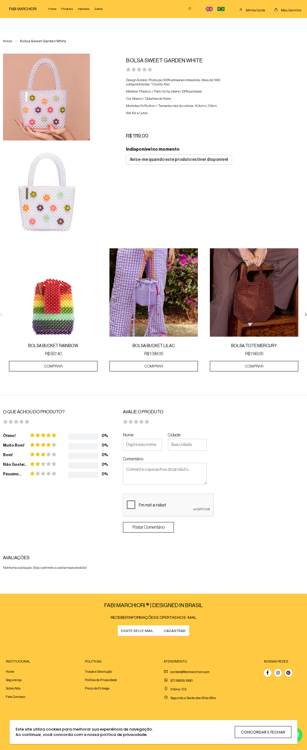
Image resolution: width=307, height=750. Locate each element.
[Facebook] (267, 673)
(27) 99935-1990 (181, 680)
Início (7, 41)
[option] (53, 314)
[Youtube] (288, 673)
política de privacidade (123, 734)
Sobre (98, 8)
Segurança (14, 680)
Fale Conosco (15, 696)
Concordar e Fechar (263, 732)
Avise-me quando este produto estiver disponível (179, 160)
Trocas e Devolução (98, 671)
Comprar (53, 366)
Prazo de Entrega (97, 688)
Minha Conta (255, 10)
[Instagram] (278, 673)
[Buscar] (189, 9)
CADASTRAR (175, 631)
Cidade (174, 435)
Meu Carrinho (291, 10)
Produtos (67, 8)
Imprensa (84, 8)
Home (52, 8)
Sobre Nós (13, 688)
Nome (128, 435)
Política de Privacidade (101, 680)
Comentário (133, 459)
